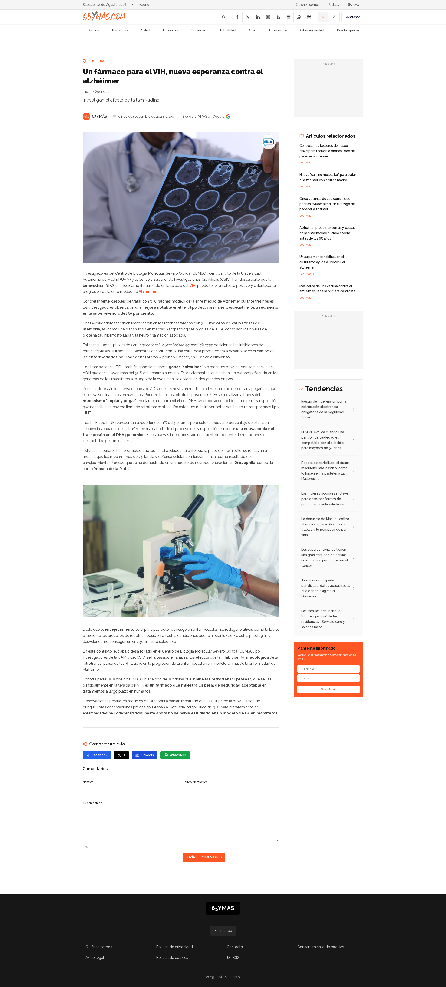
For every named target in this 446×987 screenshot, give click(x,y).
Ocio (252, 30)
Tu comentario (92, 803)
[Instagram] (268, 17)
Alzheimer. (149, 291)
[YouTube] (278, 17)
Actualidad (227, 30)
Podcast (334, 5)
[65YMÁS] (86, 116)
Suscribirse (328, 689)
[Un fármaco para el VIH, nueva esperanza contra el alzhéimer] (268, 141)
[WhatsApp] (298, 17)
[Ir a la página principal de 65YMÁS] (104, 17)
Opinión (93, 30)
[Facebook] (237, 17)
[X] (247, 17)
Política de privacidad (174, 947)
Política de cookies (172, 957)
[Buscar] (223, 17)
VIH (192, 285)
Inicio (87, 91)
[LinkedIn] (258, 17)
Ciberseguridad (312, 30)
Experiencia (278, 30)
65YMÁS (99, 116)
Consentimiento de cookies (320, 947)
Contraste (352, 17)
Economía (170, 30)
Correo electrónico (195, 782)
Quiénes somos (308, 5)
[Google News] (309, 17)
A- (323, 17)
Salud (145, 30)
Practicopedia (348, 30)
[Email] (288, 17)
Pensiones (120, 30)
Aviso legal (94, 957)
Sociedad (198, 30)
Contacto (235, 947)
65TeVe (353, 5)
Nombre (88, 782)
